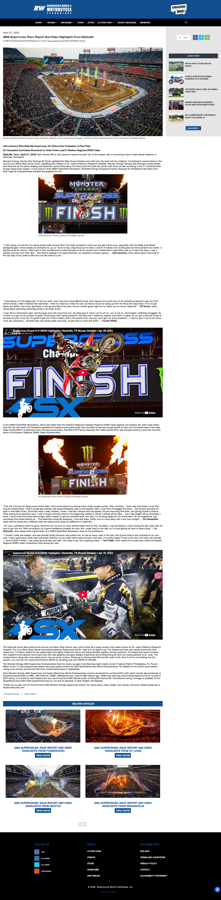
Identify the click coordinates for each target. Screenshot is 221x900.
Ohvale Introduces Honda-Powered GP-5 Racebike (198, 77)
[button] (186, 22)
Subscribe (77, 871)
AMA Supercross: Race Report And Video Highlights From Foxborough (43, 749)
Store (91, 22)
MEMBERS (145, 22)
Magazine (66, 22)
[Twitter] (201, 37)
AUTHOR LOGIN (108, 892)
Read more (43, 755)
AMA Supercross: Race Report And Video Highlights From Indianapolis (123, 804)
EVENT (81, 22)
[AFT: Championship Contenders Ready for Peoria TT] (176, 118)
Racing (51, 22)
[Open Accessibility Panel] (217, 889)
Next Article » (31, 694)
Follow (78, 858)
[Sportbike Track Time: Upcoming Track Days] (176, 92)
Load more (192, 128)
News (39, 22)
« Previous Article (11, 694)
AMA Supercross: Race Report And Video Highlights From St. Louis (123, 749)
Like (79, 852)
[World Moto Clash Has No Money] (176, 66)
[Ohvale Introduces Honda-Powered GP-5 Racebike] (176, 79)
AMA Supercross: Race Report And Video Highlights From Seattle (43, 804)
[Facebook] (195, 37)
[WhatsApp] (207, 37)
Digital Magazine (127, 22)
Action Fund (105, 22)
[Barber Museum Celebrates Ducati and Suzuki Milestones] (176, 105)
